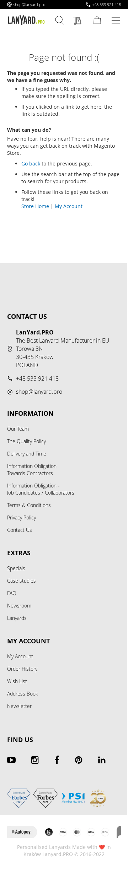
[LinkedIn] (102, 759)
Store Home (35, 206)
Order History (22, 668)
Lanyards (17, 618)
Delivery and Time (26, 453)
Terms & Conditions (29, 505)
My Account (68, 206)
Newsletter (19, 706)
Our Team (18, 428)
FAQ (11, 593)
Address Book (22, 693)
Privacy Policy (21, 517)
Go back (30, 163)
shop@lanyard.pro (29, 4)
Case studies (21, 580)
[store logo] (26, 20)
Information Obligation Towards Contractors (32, 469)
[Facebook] (56, 759)
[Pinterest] (78, 759)
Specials (16, 568)
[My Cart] (98, 20)
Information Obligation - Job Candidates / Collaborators (40, 489)
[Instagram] (35, 759)
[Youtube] (11, 759)
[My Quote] (79, 21)
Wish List (17, 681)
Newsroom (19, 605)
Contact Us (19, 530)
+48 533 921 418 (106, 4)
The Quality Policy (26, 441)
